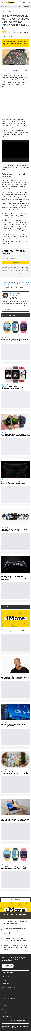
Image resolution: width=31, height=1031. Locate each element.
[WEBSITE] (13, 298)
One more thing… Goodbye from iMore (15, 915)
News (3, 32)
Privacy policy (5, 980)
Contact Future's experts (8, 976)
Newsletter (26, 70)
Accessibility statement (8, 987)
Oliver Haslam (12, 32)
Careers (4, 991)
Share (5, 70)
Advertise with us (7, 1009)
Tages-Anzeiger (21, 180)
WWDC (14, 126)
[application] (15, 149)
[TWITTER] (11, 298)
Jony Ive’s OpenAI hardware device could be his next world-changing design (15, 948)
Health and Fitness (6, 11)
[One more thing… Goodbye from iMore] (15, 910)
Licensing (4, 994)
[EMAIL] (16, 298)
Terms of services (21, 267)
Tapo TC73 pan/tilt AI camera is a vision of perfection (15, 922)
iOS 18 (12, 6)
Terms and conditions (8, 972)
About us (4, 1002)
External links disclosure (8, 998)
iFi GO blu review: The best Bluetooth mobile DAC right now (14, 939)
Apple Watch (16, 11)
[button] (29, 2)
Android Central (6, 1013)
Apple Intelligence (24, 6)
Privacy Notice (23, 269)
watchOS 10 (13, 124)
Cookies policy (6, 983)
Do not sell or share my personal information (14, 1020)
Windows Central (6, 1016)
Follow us (17, 70)
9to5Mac (12, 182)
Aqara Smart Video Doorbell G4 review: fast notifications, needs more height (14, 931)
